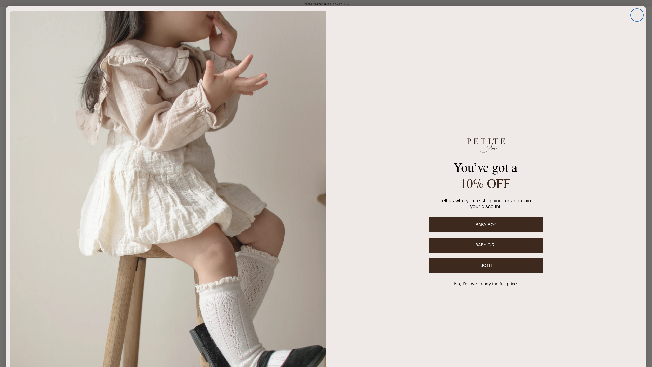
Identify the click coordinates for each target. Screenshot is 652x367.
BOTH (486, 265)
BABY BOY (486, 224)
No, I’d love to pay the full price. (486, 283)
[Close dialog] (637, 15)
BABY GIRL (486, 245)
